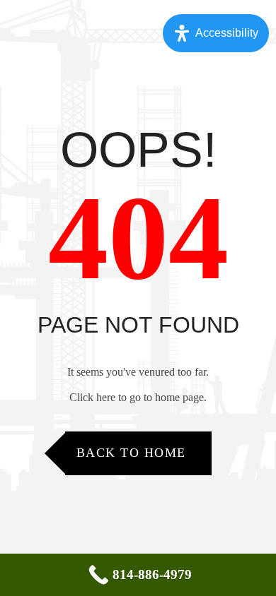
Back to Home (131, 453)
